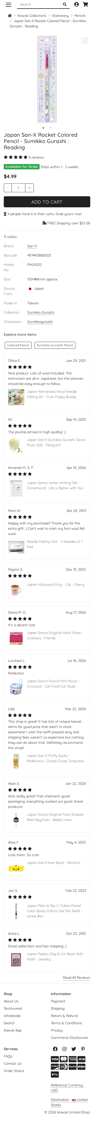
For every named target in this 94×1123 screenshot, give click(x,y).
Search (9, 1023)
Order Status (14, 1070)
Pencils (79, 15)
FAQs (8, 1056)
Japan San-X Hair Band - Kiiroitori (53, 862)
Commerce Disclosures (69, 1037)
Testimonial (13, 1008)
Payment (58, 1001)
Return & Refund (64, 1015)
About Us (11, 1001)
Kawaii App (13, 1030)
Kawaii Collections (32, 15)
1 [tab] (43, 127)
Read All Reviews (76, 977)
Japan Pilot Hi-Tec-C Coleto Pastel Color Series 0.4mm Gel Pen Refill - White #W (54, 910)
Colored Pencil (18, 345)
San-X (32, 246)
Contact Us (13, 1063)
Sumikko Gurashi (40, 312)
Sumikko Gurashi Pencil (55, 345)
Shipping (58, 1008)
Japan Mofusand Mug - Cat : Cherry (55, 584)
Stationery (60, 15)
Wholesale (12, 1015)
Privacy (56, 1030)
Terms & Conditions (66, 1023)
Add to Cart (47, 202)
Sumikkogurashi (40, 321)
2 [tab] (50, 127)
